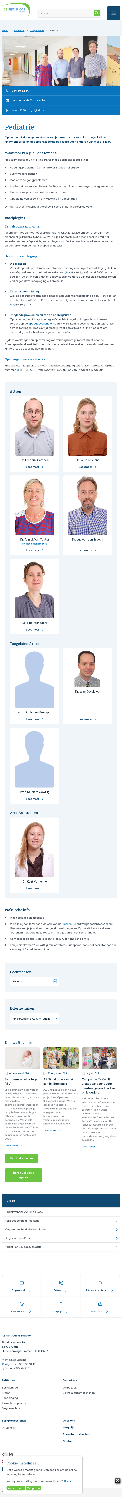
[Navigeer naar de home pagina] (16, 10)
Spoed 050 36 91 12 (18, 1368)
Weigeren (33, 1488)
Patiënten (19, 30)
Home (5, 30)
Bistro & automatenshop (79, 1393)
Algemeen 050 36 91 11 (20, 1364)
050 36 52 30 (20, 90)
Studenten (9, 1428)
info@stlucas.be (15, 1360)
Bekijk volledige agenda (23, 1175)
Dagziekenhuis (11, 1408)
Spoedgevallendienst (42, 323)
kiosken (67, 924)
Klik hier (68, 1481)
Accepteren (16, 1488)
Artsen (6, 1393)
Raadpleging (10, 1398)
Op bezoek (70, 1387)
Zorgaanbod (37, 30)
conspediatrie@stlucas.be (28, 100)
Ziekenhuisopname (14, 1403)
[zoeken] (97, 13)
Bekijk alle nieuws (21, 1158)
